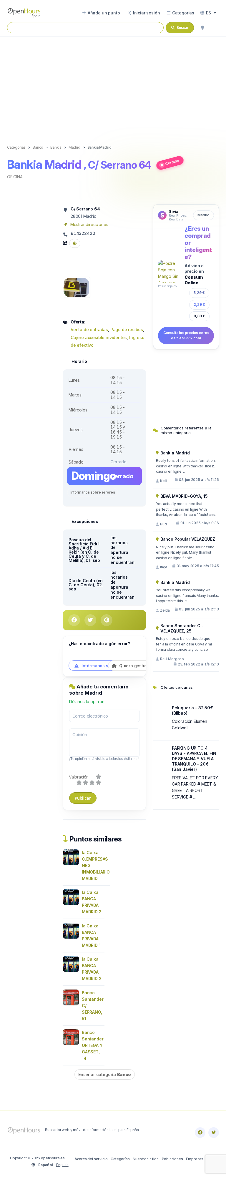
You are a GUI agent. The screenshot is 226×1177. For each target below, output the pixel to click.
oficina (15, 176)
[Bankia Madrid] (76, 286)
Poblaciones (172, 1159)
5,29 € (199, 292)
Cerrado (172, 162)
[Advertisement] (113, 84)
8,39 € (199, 316)
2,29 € (199, 304)
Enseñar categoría (104, 1074)
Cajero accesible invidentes (99, 337)
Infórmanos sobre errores (92, 492)
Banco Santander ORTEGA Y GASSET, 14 (92, 1045)
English (62, 1165)
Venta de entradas (89, 329)
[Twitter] (213, 1132)
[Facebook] (200, 1132)
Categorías (120, 1159)
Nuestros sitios (145, 1159)
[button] (208, 13)
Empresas (194, 1159)
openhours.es (53, 1158)
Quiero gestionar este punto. (148, 665)
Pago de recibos (126, 329)
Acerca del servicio (91, 1159)
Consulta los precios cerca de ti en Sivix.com (186, 336)
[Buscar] (202, 27)
